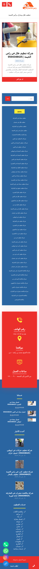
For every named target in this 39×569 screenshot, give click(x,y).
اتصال (18, 536)
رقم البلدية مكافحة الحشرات (19, 134)
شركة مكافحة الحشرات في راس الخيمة (19, 271)
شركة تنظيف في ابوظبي (19, 217)
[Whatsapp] (6, 551)
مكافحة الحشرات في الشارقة (19, 295)
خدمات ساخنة (18, 549)
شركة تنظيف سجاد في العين (19, 176)
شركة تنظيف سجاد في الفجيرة (19, 180)
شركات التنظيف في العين (19, 139)
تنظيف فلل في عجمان (19, 122)
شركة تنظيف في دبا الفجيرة (19, 233)
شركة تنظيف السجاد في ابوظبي (19, 151)
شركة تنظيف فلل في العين (19, 196)
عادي (18, 526)
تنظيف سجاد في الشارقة (19, 118)
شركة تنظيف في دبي (19, 238)
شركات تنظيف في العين (19, 147)
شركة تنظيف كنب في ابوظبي (19, 246)
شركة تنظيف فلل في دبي (19, 205)
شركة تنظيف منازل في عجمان (19, 266)
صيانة (18, 521)
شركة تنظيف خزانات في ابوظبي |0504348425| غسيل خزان (19, 451)
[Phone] (6, 544)
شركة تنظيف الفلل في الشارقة (19, 167)
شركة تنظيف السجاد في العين (19, 159)
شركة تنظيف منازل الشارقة (19, 262)
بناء (18, 516)
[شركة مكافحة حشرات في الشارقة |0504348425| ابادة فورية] (19, 485)
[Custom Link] (6, 563)
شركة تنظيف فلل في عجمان (19, 213)
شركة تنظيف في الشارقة (19, 221)
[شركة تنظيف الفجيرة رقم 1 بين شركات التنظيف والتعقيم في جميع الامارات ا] (29, 6)
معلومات (18, 541)
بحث (8, 98)
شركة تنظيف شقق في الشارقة (19, 188)
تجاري (18, 524)
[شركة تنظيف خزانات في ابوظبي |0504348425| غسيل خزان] (19, 443)
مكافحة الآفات (18, 512)
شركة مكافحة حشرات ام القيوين (19, 283)
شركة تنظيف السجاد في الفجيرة (19, 163)
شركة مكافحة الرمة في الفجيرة (19, 275)
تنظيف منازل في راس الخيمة (19, 130)
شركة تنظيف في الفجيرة (19, 225)
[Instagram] (6, 557)
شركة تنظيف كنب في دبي (19, 254)
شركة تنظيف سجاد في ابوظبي (19, 172)
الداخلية (18, 531)
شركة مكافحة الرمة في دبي (19, 279)
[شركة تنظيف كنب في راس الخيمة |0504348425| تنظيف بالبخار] (19, 464)
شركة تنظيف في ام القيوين (19, 229)
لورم (18, 539)
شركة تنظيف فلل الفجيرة (19, 192)
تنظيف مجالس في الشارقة (19, 126)
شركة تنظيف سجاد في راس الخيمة (19, 184)
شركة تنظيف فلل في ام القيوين (19, 200)
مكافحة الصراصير (19, 299)
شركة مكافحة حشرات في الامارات (19, 291)
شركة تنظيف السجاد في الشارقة (19, 155)
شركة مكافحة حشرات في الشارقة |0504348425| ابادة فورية (19, 494)
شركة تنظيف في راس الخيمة (19, 242)
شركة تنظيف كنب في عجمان (19, 258)
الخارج (18, 534)
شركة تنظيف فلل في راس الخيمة (19, 209)
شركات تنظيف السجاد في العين (19, 143)
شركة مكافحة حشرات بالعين (19, 287)
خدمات (18, 529)
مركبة (18, 514)
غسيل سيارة (18, 519)
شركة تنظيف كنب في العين (19, 250)
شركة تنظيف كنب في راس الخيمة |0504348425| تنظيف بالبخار (19, 472)
